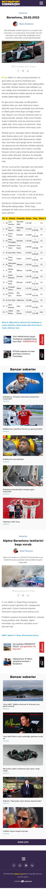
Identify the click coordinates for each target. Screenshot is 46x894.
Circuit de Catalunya (31, 322)
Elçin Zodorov (26, 24)
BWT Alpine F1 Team (12, 635)
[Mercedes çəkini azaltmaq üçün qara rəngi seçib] (23, 755)
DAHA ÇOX (23, 842)
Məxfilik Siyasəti (23, 877)
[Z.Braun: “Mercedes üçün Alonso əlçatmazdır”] (23, 787)
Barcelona (14, 322)
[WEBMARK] (23, 881)
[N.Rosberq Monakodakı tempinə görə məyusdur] (23, 475)
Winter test (14, 328)
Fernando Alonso (31, 635)
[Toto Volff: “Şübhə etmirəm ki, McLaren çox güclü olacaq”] (23, 690)
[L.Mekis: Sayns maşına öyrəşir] (23, 817)
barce (5, 322)
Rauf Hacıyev (26, 551)
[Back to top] (39, 887)
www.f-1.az (18, 874)
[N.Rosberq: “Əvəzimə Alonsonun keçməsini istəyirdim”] (23, 383)
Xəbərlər (23, 13)
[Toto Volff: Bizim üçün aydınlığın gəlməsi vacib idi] (23, 722)
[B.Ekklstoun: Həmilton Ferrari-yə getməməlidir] (23, 415)
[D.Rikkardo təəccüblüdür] (23, 445)
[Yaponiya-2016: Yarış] (23, 508)
